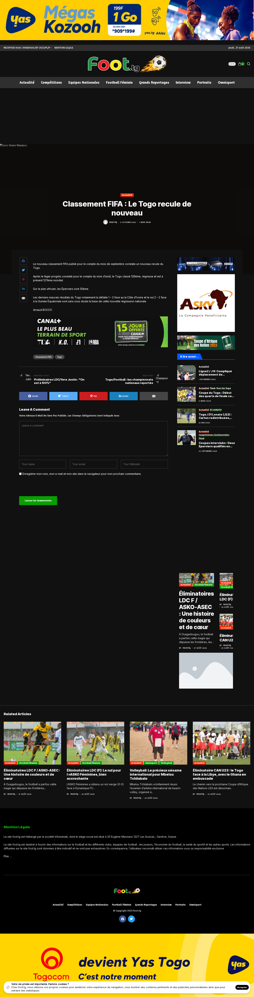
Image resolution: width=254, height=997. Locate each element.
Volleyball (166, 762)
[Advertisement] (127, 116)
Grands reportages (146, 904)
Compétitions (74, 904)
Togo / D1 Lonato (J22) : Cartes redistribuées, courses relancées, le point (215, 416)
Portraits (180, 904)
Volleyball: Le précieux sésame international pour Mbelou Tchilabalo (156, 774)
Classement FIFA (44, 356)
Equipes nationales (97, 904)
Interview (166, 904)
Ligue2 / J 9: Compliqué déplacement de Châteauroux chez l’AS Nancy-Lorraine (215, 373)
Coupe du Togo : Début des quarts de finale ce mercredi (215, 394)
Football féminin (204, 584)
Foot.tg (113, 222)
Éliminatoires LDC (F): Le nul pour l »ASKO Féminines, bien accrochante (231, 596)
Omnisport (151, 762)
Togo (59, 356)
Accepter (242, 987)
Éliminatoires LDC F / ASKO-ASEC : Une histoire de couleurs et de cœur (196, 610)
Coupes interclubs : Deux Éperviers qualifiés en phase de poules (217, 444)
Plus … (8, 856)
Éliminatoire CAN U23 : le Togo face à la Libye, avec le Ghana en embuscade (231, 637)
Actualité (127, 195)
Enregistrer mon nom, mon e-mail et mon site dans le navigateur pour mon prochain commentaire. (81, 473)
